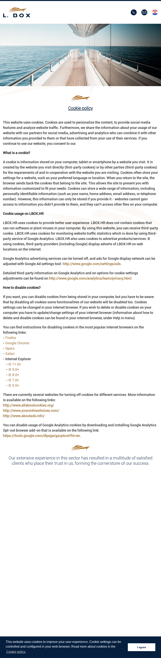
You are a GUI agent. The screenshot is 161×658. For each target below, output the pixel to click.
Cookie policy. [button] (16, 651)
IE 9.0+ (13, 369)
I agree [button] (141, 647)
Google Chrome (17, 343)
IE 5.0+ (13, 385)
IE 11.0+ (14, 364)
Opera (10, 348)
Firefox (10, 338)
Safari (10, 354)
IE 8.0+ (13, 375)
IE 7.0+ (13, 380)
